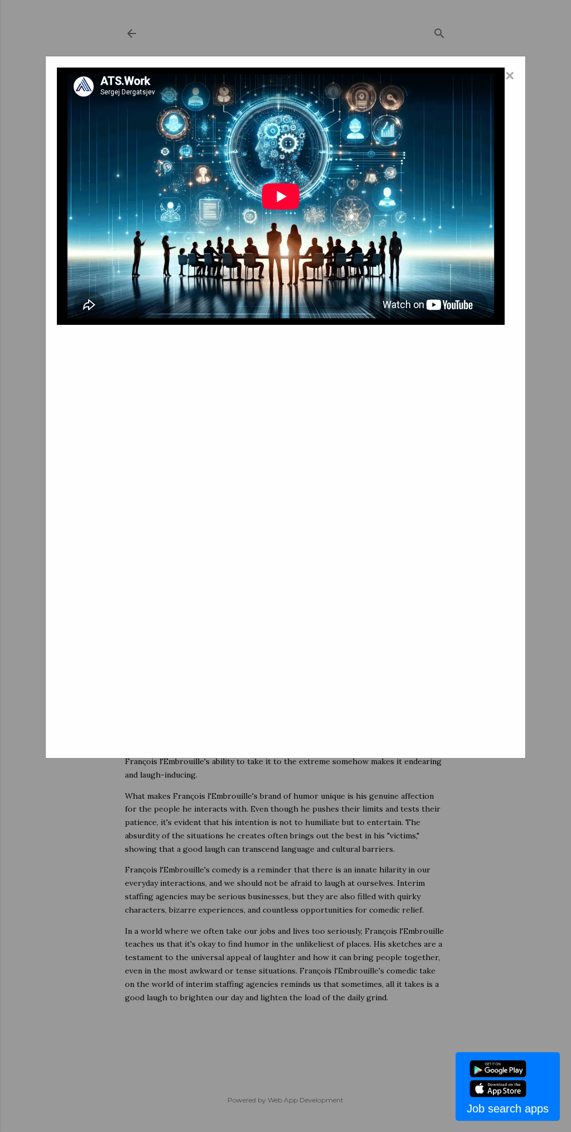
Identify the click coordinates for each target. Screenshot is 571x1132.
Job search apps (508, 1108)
